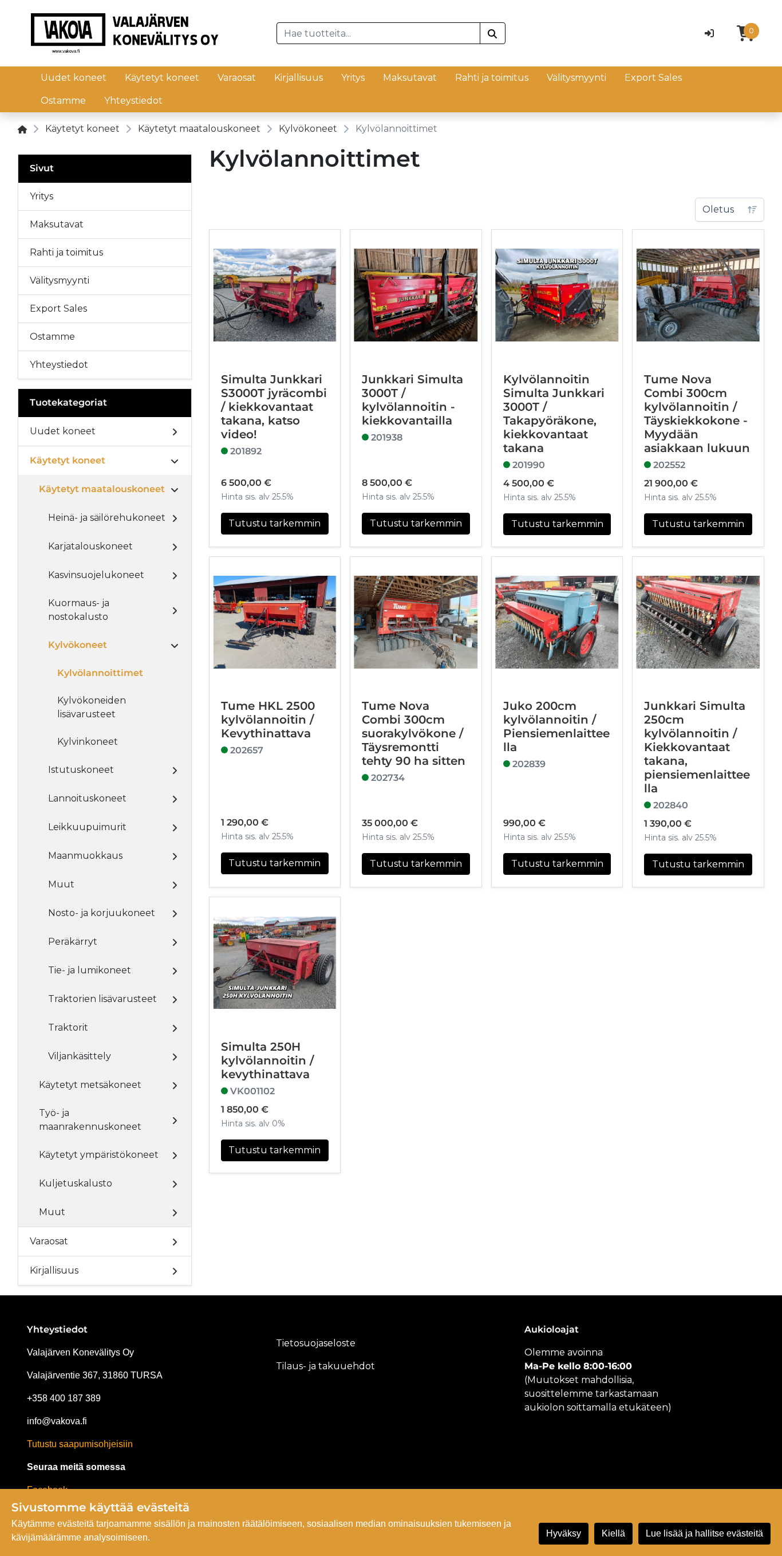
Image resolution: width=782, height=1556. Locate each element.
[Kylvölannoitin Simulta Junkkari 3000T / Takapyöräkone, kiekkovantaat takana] (557, 295)
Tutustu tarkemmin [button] (274, 523)
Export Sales (653, 77)
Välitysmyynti (576, 77)
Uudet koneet (73, 77)
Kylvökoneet (308, 128)
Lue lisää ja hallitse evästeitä (704, 1533)
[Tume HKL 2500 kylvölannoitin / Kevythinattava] (275, 622)
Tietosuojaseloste (316, 1343)
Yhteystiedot (133, 100)
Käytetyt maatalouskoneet (199, 128)
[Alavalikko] (174, 431)
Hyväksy (563, 1533)
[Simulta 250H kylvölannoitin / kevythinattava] (275, 962)
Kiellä (613, 1533)
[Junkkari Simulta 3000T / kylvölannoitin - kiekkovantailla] (415, 295)
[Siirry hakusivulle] (492, 33)
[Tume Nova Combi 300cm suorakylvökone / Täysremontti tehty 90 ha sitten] (415, 622)
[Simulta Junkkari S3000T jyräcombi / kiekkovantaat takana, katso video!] (275, 295)
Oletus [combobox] (718, 209)
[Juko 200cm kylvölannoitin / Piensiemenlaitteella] (557, 622)
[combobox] (378, 33)
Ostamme (63, 100)
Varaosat (237, 77)
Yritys (353, 77)
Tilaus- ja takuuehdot (325, 1366)
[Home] (22, 128)
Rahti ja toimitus (491, 77)
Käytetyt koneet (162, 77)
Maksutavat (410, 77)
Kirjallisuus (298, 77)
